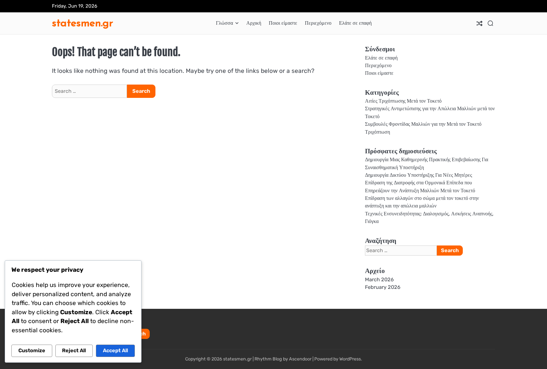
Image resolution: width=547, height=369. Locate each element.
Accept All (115, 350)
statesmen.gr (82, 23)
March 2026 (379, 280)
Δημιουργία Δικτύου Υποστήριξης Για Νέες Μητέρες (418, 175)
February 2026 (382, 287)
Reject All (74, 350)
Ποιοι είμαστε (283, 23)
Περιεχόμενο (318, 23)
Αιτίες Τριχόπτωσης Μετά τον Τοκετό (403, 101)
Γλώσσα (224, 23)
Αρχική (253, 23)
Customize (31, 350)
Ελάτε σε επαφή (355, 23)
